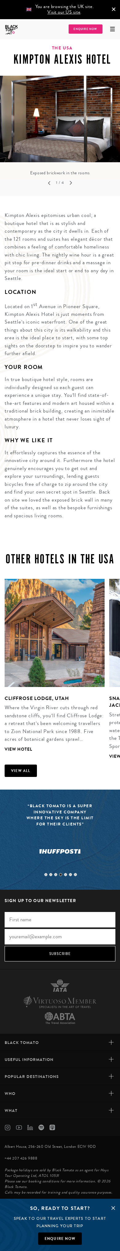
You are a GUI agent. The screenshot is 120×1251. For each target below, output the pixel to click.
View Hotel (18, 749)
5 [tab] (65, 874)
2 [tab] (50, 874)
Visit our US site (63, 12)
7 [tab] (75, 874)
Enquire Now (85, 29)
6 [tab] (70, 874)
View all (20, 771)
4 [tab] (60, 874)
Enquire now (60, 1238)
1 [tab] (45, 874)
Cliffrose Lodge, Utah (37, 698)
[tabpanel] (60, 126)
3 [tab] (55, 874)
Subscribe (60, 953)
